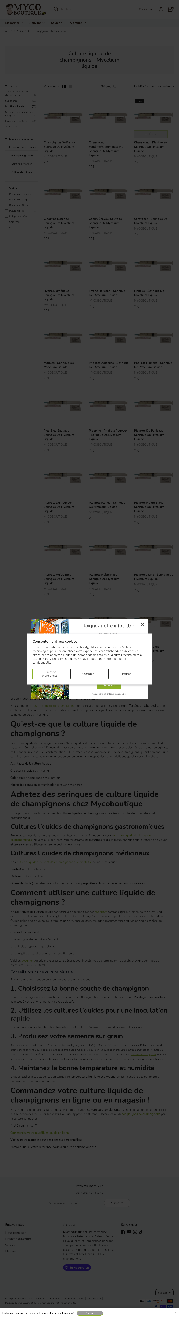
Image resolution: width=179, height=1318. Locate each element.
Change (90, 1313)
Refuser (126, 674)
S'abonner (109, 685)
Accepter (88, 674)
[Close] (175, 1312)
